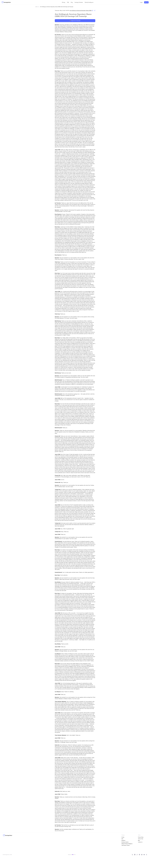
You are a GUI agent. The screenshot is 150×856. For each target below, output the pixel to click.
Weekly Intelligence (89, 2)
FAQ (68, 2)
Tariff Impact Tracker (126, 845)
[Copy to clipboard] (92, 10)
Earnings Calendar (79, 2)
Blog (72, 2)
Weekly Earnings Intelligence (127, 843)
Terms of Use (140, 838)
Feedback (123, 840)
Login (141, 2)
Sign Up (146, 2)
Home (38, 6)
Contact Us (140, 842)
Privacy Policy (140, 837)
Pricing (63, 2)
